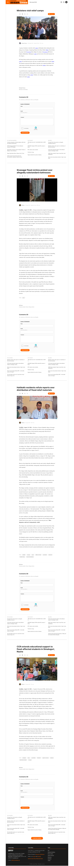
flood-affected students (23, 759)
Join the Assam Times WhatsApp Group (35, 858)
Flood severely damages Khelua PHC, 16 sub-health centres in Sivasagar (15, 371)
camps (36, 48)
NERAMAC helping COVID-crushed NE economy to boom (36, 146)
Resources (50, 857)
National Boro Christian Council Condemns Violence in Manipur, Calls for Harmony (16, 150)
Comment (22, 117)
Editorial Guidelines (51, 852)
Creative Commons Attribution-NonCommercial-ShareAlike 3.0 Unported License (16, 855)
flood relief (50, 554)
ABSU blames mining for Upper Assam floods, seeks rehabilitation (56, 154)
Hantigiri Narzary (24, 43)
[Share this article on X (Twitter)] (25, 14)
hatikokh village (22, 556)
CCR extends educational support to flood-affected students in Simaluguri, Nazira (56, 150)
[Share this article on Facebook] (22, 14)
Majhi (47, 50)
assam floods (45, 554)
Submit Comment (25, 132)
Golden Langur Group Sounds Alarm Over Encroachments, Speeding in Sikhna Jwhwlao (14, 156)
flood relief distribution (30, 556)
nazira (23, 297)
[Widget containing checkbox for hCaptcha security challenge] (29, 128)
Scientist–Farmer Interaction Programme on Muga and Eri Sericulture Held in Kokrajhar (57, 634)
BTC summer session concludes (33, 149)
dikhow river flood (38, 554)
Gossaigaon (28, 52)
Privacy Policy (50, 853)
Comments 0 (52, 14)
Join (48, 850)
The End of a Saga (31, 152)
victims (44, 65)
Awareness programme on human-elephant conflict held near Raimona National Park (16, 143)
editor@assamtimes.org (15, 860)
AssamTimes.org (11, 853)
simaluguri (24, 757)
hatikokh (24, 554)
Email (24, 111)
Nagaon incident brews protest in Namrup (34, 154)
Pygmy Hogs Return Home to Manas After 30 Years (15, 153)
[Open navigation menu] (8, 2)
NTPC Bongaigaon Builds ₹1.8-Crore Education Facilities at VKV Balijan (15, 146)
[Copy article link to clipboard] (27, 14)
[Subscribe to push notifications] (61, 2)
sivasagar (28, 554)
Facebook (39, 856)
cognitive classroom (45, 757)
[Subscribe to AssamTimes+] (66, 2)
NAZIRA (21, 210)
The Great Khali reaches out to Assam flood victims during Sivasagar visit (15, 375)
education (51, 757)
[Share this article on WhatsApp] (20, 14)
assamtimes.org (15, 857)
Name (22, 106)
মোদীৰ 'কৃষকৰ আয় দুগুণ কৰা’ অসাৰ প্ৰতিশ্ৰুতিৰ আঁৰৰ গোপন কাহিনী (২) (36, 143)
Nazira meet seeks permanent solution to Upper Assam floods (57, 157)
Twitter (34, 856)
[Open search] (64, 2)
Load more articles (37, 838)
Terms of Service (51, 855)
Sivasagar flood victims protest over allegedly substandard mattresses (55, 143)
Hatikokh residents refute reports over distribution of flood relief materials (56, 146)
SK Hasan (23, 205)
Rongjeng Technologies (40, 854)
